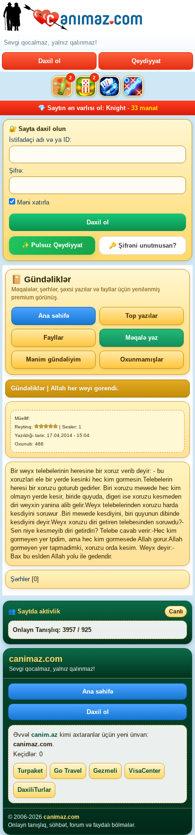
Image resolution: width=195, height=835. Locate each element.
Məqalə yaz (141, 337)
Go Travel (68, 770)
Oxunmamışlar (141, 359)
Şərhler (20, 579)
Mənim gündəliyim (53, 359)
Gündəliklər (28, 388)
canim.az (44, 734)
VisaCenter (144, 770)
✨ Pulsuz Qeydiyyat (52, 245)
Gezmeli (105, 770)
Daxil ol (49, 61)
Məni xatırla (32, 202)
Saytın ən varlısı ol (74, 107)
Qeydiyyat (146, 61)
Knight (115, 107)
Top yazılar (141, 315)
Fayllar (53, 337)
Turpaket (30, 770)
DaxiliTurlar (34, 789)
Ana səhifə (53, 315)
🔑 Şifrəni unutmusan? (143, 245)
